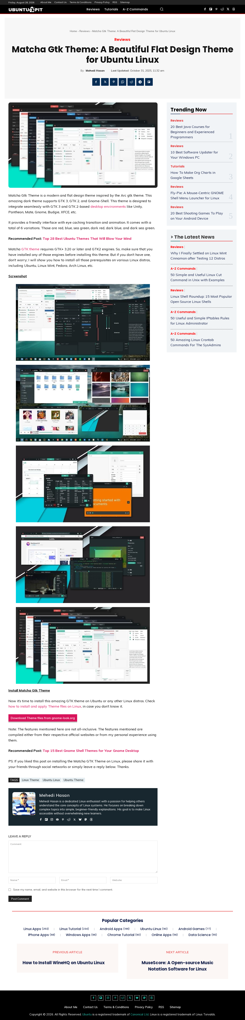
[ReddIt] (131, 82)
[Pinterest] (216, 9)
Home (73, 31)
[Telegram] (140, 82)
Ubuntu (87, 1014)
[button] (161, 9)
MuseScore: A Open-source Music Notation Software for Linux (177, 966)
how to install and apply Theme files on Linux (44, 706)
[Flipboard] (211, 9)
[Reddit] (222, 9)
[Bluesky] (80, 818)
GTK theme (30, 249)
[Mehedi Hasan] (23, 807)
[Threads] (234, 9)
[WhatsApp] (122, 82)
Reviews (84, 31)
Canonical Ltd (140, 1014)
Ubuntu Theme (73, 780)
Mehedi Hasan (95, 70)
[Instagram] (51, 818)
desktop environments (108, 206)
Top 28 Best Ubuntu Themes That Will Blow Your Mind (87, 238)
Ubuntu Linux (51, 780)
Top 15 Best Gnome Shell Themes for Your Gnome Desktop (91, 750)
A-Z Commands (183, 268)
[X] (228, 9)
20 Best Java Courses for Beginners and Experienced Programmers (192, 131)
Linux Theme (30, 780)
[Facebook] (205, 9)
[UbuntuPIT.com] (25, 9)
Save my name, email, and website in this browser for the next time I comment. (63, 889)
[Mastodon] (85, 818)
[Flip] (149, 82)
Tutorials (178, 166)
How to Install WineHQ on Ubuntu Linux (64, 963)
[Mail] (57, 818)
